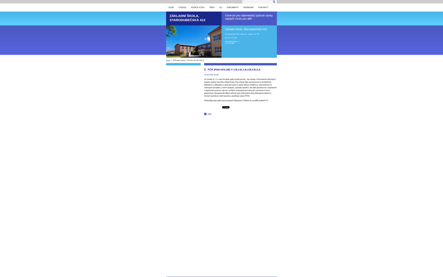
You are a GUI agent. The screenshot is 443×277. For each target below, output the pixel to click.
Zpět (209, 114)
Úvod (168, 60)
